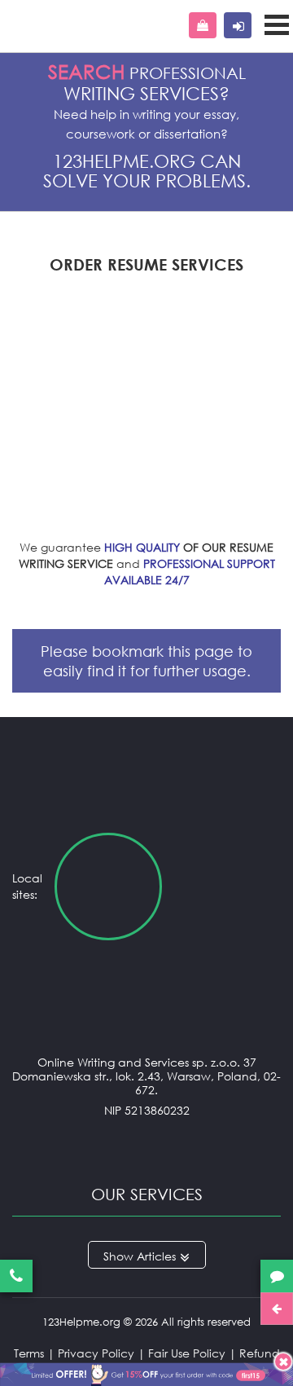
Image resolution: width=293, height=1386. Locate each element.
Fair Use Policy (186, 1353)
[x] (146, 1371)
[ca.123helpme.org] (228, 886)
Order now (202, 25)
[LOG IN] (237, 25)
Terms (29, 1353)
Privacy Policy (96, 1353)
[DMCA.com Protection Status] (146, 1142)
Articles (156, 1256)
